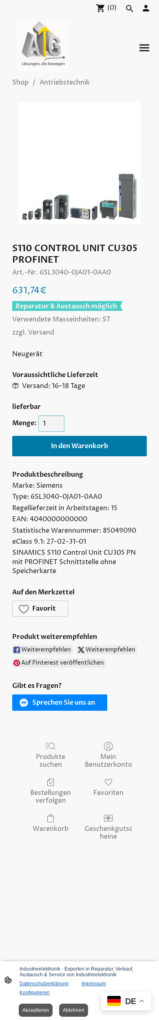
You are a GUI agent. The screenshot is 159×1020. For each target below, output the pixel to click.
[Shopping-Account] (146, 8)
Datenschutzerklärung (44, 984)
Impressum (94, 984)
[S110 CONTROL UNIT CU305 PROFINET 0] (79, 163)
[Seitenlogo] (43, 46)
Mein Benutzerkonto (108, 760)
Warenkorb (50, 828)
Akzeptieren (35, 1010)
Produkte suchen (50, 760)
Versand (41, 332)
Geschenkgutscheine (108, 832)
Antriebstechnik (65, 82)
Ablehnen (73, 1010)
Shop (20, 82)
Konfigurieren (35, 992)
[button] (40, 608)
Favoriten (108, 792)
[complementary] (126, 1002)
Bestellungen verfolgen (50, 796)
